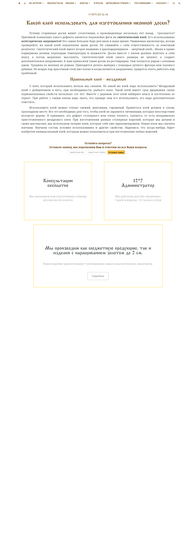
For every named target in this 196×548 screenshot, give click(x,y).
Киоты (84, 3)
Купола (98, 3)
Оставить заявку (116, 152)
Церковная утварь (117, 3)
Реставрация (143, 3)
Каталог (161, 3)
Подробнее (98, 276)
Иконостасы (55, 3)
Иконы (70, 3)
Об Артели (35, 3)
